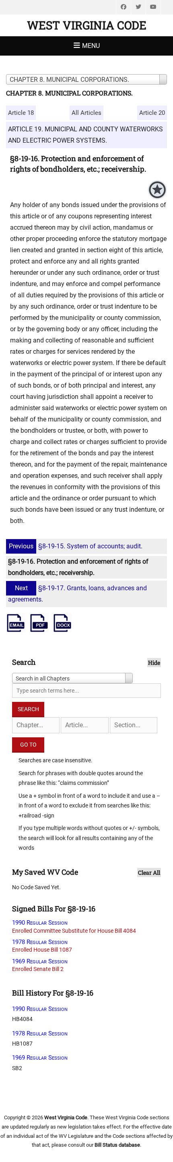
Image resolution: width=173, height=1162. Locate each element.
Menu (91, 46)
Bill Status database (117, 1145)
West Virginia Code (86, 25)
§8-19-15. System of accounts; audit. (75, 546)
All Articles (86, 112)
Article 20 (152, 112)
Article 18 (21, 112)
